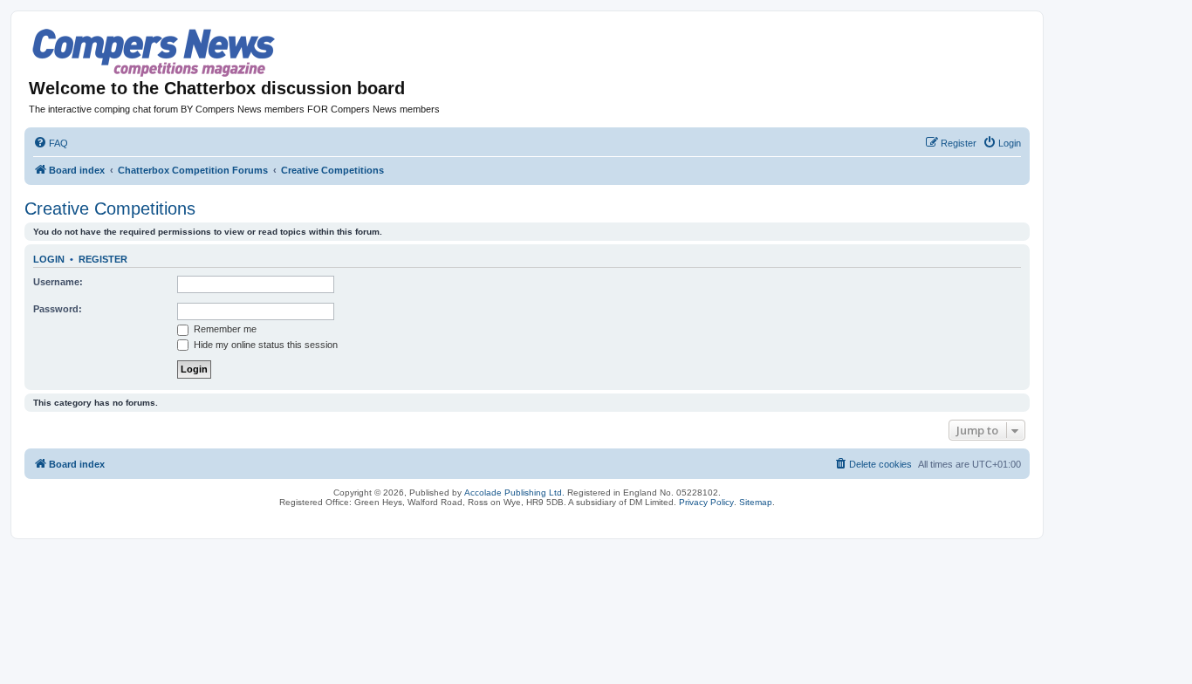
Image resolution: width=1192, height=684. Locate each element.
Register (103, 259)
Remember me (224, 329)
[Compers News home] (154, 53)
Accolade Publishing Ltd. (514, 492)
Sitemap (755, 502)
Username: (58, 282)
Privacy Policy (706, 502)
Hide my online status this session (264, 344)
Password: (57, 309)
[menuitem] (50, 143)
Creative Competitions (109, 208)
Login (49, 259)
